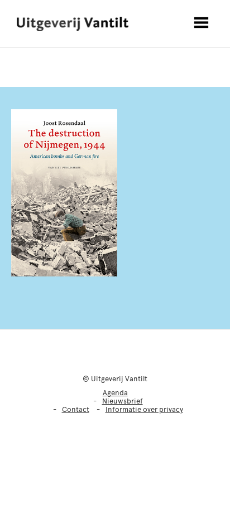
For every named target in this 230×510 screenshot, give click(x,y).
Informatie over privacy (144, 409)
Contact (75, 409)
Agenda (115, 392)
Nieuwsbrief (122, 401)
